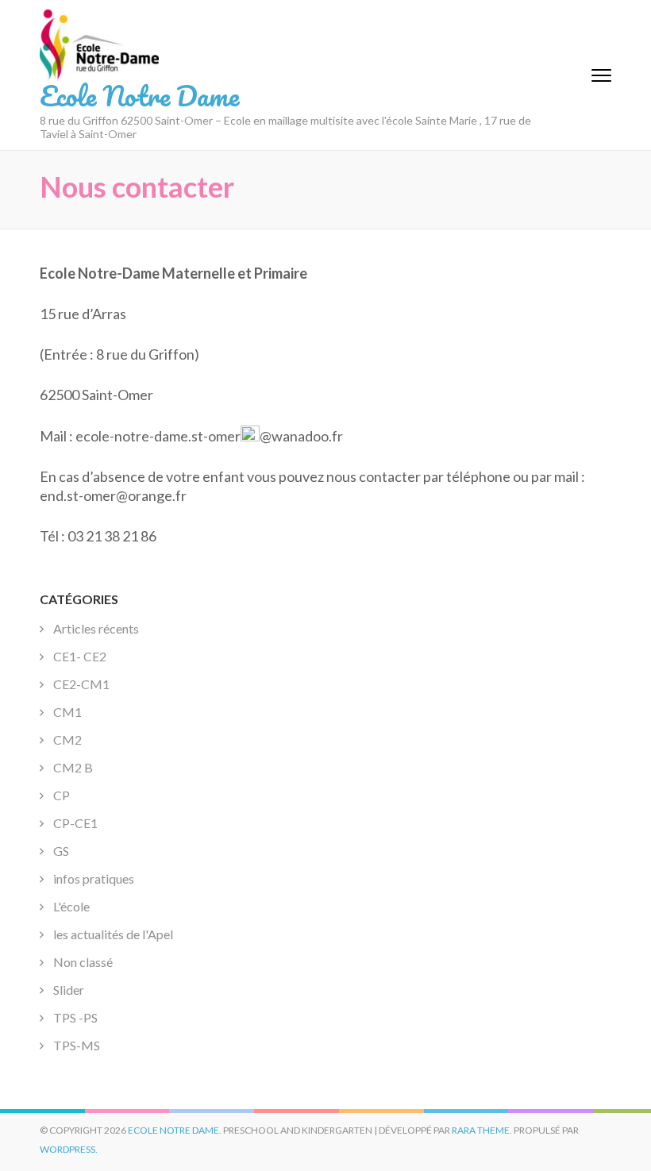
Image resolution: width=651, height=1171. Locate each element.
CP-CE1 (75, 822)
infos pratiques (93, 878)
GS (61, 850)
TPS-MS (76, 1045)
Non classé (83, 961)
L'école (71, 906)
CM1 (67, 711)
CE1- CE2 (79, 656)
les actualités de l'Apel (113, 934)
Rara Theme (481, 1130)
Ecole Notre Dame (139, 95)
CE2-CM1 (81, 683)
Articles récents (96, 628)
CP (61, 795)
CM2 (67, 739)
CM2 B (73, 767)
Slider (68, 989)
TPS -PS (75, 1017)
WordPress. (69, 1149)
